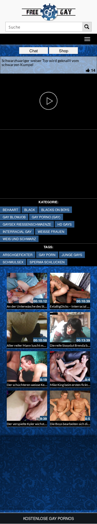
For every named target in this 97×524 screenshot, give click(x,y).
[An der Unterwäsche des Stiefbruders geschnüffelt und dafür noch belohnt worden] (27, 288)
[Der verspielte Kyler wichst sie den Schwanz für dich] (27, 406)
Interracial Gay (17, 231)
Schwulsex (13, 262)
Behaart (10, 209)
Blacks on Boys (55, 209)
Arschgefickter (18, 254)
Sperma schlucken (47, 262)
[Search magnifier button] (86, 26)
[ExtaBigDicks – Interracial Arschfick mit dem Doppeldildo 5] (70, 288)
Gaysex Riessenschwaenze (27, 224)
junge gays (72, 254)
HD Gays (64, 224)
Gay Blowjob (14, 217)
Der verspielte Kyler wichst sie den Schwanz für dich (43, 424)
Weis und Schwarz (19, 238)
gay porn (47, 254)
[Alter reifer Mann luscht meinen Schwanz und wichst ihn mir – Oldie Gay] (27, 327)
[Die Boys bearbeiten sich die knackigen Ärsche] (70, 406)
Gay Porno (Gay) (46, 217)
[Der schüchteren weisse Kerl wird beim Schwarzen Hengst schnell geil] (27, 366)
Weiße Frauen (51, 231)
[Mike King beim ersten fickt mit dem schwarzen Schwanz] (70, 366)
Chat (33, 50)
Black (29, 209)
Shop (63, 50)
